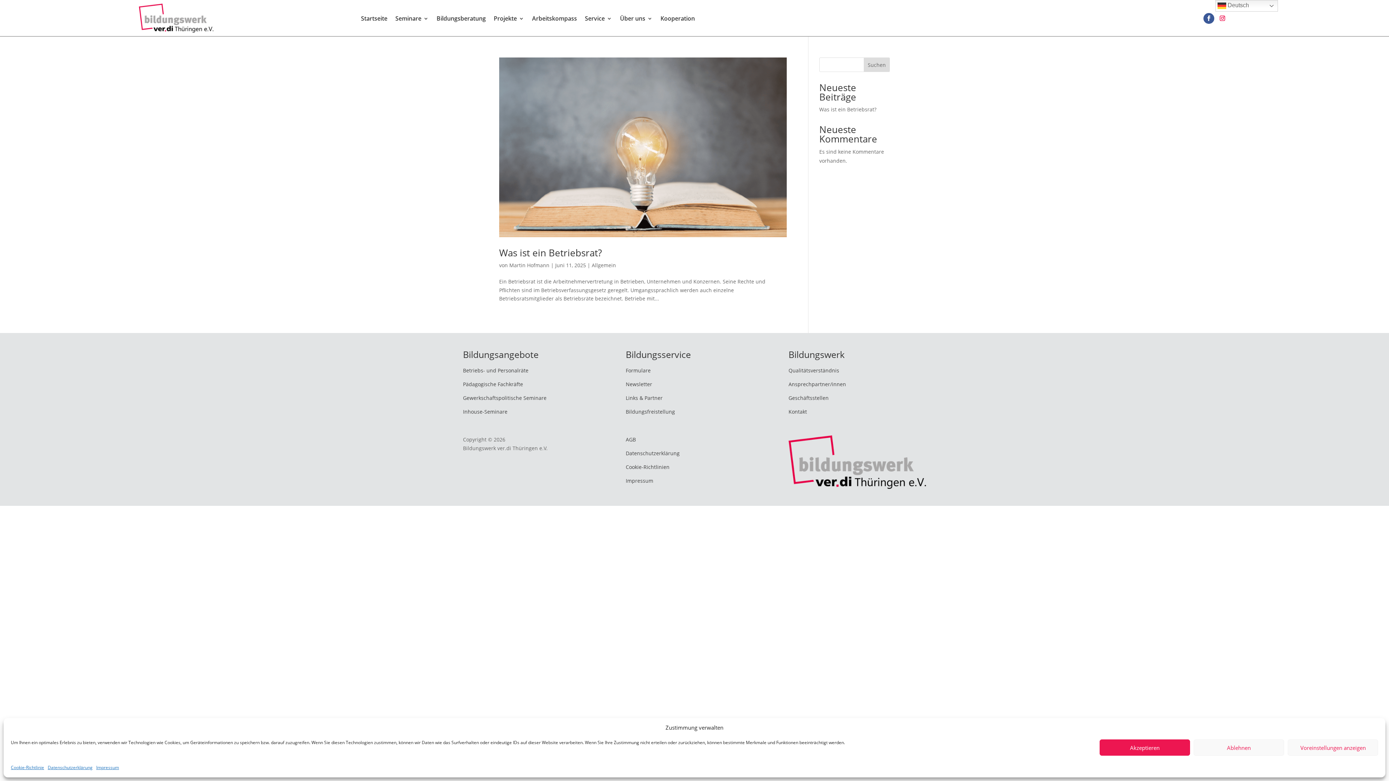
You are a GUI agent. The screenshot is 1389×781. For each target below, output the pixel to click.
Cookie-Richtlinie (27, 767)
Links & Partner (644, 397)
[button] (1369, 759)
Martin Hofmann (529, 265)
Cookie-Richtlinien (648, 467)
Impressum (107, 767)
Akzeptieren (1145, 747)
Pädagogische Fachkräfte (493, 384)
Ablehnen (1239, 747)
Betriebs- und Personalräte (495, 370)
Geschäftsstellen (809, 397)
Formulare (638, 370)
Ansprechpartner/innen (817, 384)
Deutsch (1237, 5)
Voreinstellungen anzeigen (1333, 747)
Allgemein (604, 265)
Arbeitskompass (554, 19)
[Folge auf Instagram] (1222, 18)
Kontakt (798, 411)
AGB (631, 439)
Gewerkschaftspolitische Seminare (505, 397)
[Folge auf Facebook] (1208, 18)
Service (595, 19)
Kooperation (677, 19)
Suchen (877, 64)
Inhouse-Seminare (485, 411)
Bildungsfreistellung (650, 411)
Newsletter (639, 384)
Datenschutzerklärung (70, 767)
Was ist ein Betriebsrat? (550, 252)
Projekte (505, 19)
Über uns (632, 19)
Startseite (374, 19)
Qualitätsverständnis (814, 370)
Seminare (408, 19)
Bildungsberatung (461, 19)
